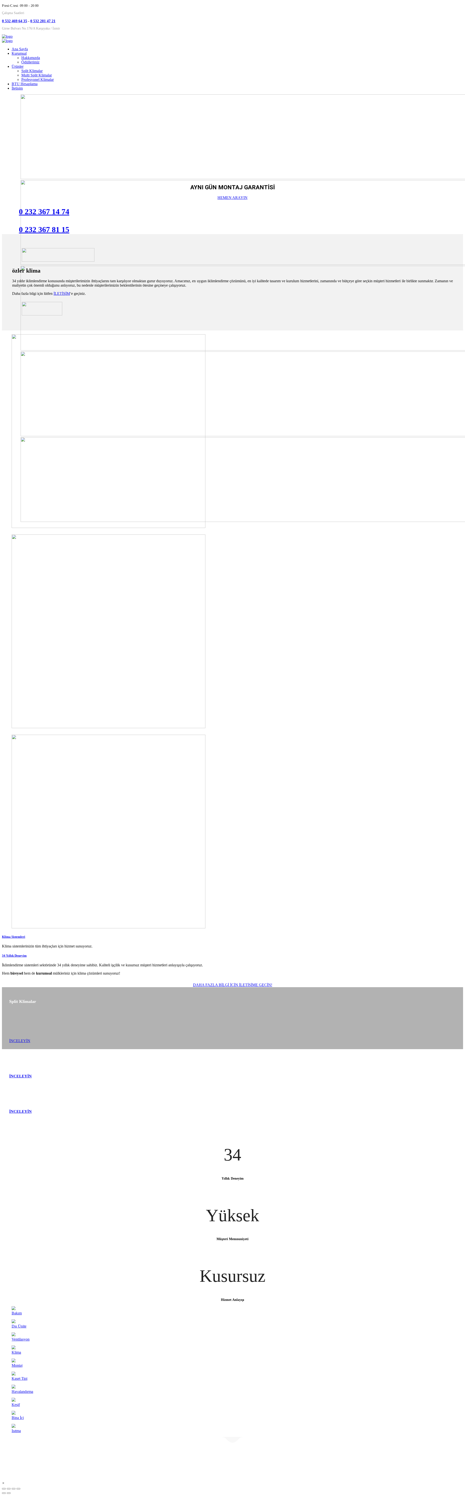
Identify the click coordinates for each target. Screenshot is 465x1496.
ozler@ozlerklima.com (324, 1458)
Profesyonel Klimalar (37, 79)
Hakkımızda (30, 58)
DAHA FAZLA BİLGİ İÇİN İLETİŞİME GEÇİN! (232, 985)
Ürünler (17, 66)
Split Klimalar (32, 71)
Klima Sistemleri (13, 937)
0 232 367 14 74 (44, 211)
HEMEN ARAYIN (232, 198)
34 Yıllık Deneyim (14, 955)
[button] (3, 1483)
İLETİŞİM (62, 293)
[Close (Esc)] (4, 1488)
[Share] (9, 1488)
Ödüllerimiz (30, 62)
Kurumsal (19, 53)
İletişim (17, 88)
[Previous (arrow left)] (4, 1493)
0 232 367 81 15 (44, 229)
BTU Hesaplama (25, 84)
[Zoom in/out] (18, 1488)
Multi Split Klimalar (36, 75)
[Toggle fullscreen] (14, 1488)
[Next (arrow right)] (9, 1493)
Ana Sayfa (20, 49)
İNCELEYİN (19, 1041)
